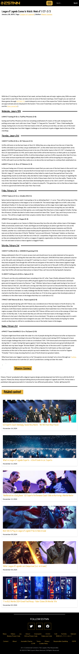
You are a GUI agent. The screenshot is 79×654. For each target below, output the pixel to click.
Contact (5, 641)
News (5, 634)
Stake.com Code (46, 636)
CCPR (33, 643)
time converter (12, 106)
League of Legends (27, 14)
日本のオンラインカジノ (64, 636)
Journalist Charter (26, 641)
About (15, 641)
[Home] (10, 3)
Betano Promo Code (13, 636)
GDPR (74, 641)
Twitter (73, 357)
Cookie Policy (43, 643)
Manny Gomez (46, 14)
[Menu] (49, 3)
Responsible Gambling (60, 641)
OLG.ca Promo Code (30, 636)
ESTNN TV (20, 101)
